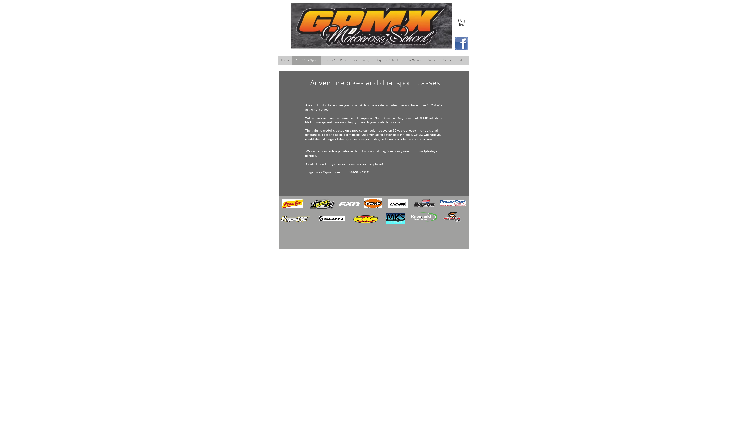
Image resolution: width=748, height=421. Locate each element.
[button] (461, 22)
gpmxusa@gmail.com (325, 172)
